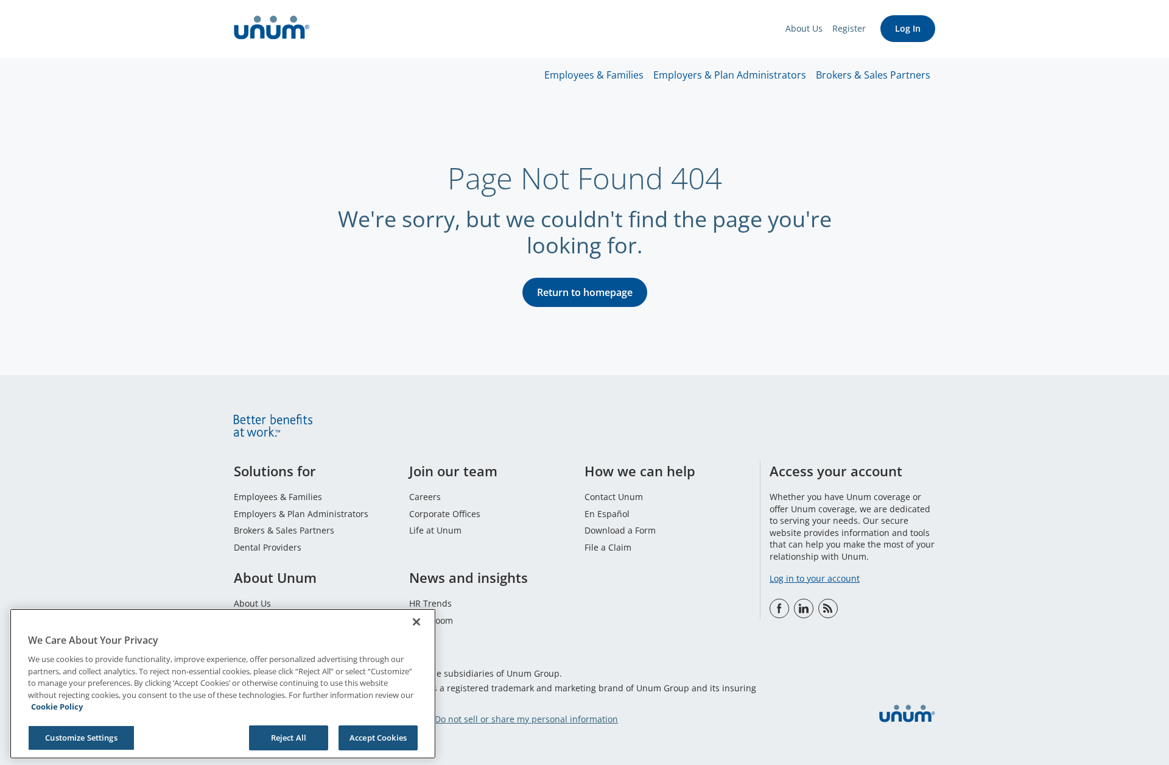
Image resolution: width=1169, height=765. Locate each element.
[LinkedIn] (803, 608)
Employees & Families (594, 75)
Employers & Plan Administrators (729, 75)
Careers (425, 496)
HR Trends (430, 603)
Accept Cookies (378, 737)
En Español (607, 514)
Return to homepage (585, 292)
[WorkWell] (828, 608)
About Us (804, 28)
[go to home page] (272, 29)
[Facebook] (779, 608)
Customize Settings (81, 737)
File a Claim (607, 547)
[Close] (416, 621)
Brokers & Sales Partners (873, 75)
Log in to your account (815, 578)
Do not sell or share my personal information (526, 719)
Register (849, 28)
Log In (908, 28)
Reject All (288, 737)
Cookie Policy (57, 706)
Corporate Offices (444, 514)
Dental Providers (267, 547)
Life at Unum (435, 530)
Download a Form (620, 530)
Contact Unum (613, 496)
